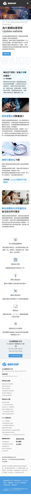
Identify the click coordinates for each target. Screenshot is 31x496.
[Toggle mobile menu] (28, 3)
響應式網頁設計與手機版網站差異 (11, 430)
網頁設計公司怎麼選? (8, 384)
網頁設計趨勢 (5, 402)
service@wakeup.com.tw (10, 376)
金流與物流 (5, 451)
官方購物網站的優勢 (7, 444)
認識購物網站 (5, 441)
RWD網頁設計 (6, 421)
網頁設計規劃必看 (7, 393)
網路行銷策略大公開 (7, 409)
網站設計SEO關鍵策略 (8, 407)
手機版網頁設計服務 (7, 423)
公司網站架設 (6, 485)
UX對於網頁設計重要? (8, 411)
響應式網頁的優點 (7, 427)
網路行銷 (6, 54)
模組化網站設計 (6, 386)
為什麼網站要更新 (7, 395)
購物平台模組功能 (7, 448)
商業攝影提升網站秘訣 (8, 390)
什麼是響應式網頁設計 (8, 425)
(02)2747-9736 (22, 371)
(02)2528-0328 (9, 371)
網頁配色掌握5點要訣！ (8, 414)
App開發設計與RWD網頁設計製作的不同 (13, 434)
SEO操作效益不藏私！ (8, 404)
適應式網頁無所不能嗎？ (8, 432)
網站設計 (19, 480)
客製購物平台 (5, 446)
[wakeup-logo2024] (10, 363)
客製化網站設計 (6, 388)
